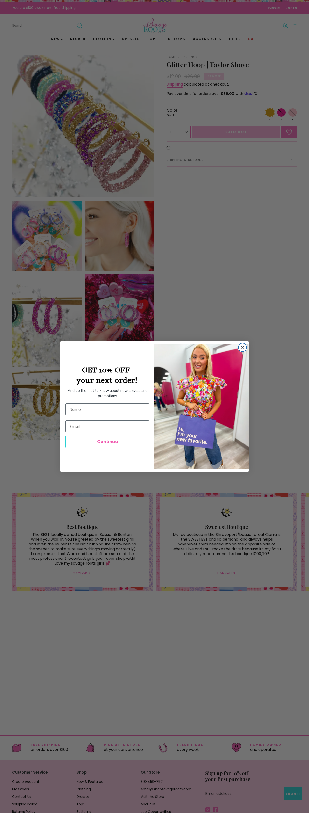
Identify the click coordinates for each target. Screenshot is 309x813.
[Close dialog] (242, 347)
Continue (107, 441)
